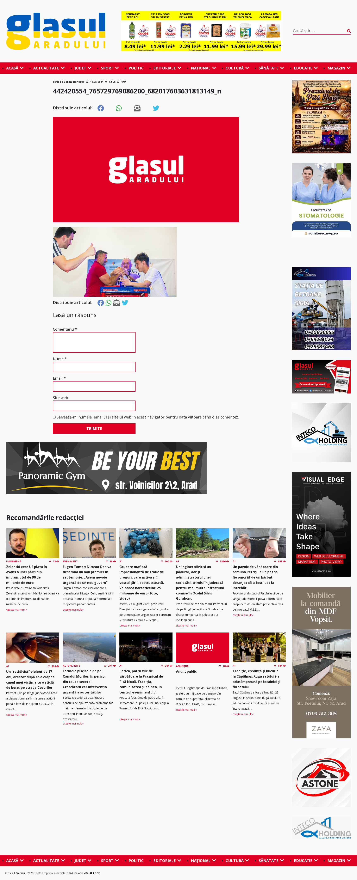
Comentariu (65, 329)
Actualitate (46, 68)
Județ (80, 68)
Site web (60, 397)
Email (59, 378)
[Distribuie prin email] (137, 108)
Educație (303, 68)
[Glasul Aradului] (57, 31)
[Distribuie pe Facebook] (100, 108)
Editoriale (164, 68)
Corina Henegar (74, 82)
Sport (107, 68)
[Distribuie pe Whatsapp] (119, 108)
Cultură (235, 68)
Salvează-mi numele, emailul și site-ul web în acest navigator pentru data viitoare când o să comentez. (148, 417)
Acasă (12, 68)
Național (201, 68)
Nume (60, 358)
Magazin (336, 68)
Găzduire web (75, 873)
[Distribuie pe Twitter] (156, 108)
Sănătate (268, 68)
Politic (136, 68)
